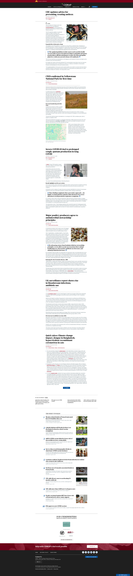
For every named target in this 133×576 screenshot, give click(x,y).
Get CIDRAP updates (123, 575)
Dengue (56, 347)
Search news (53, 552)
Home (36, 552)
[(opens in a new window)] (41, 1)
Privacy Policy (56, 568)
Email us (38, 561)
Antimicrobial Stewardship (53, 225)
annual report (62, 351)
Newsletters (76, 6)
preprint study (54, 373)
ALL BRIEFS (66, 387)
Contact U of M (49, 568)
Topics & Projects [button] (57, 6)
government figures (51, 365)
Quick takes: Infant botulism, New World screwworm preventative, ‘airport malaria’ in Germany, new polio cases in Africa (42, 402)
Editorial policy (44, 552)
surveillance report (52, 293)
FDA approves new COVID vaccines (56, 401)
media (58, 365)
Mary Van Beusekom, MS (50, 17)
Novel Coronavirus (61, 347)
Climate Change (51, 347)
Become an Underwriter (66, 539)
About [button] (82, 6)
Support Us (92, 546)
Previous (45, 397)
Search (89, 7)
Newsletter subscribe (91, 556)
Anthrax (49, 19)
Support (95, 6)
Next (47, 397)
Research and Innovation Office (40, 568)
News (50, 6)
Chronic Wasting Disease (52, 83)
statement (70, 358)
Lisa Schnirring (48, 82)
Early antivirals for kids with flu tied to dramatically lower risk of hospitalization (74, 401)
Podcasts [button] (67, 6)
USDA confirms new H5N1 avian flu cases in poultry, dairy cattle (90, 401)
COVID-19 (50, 159)
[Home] (66, 4)
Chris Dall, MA (48, 223)
